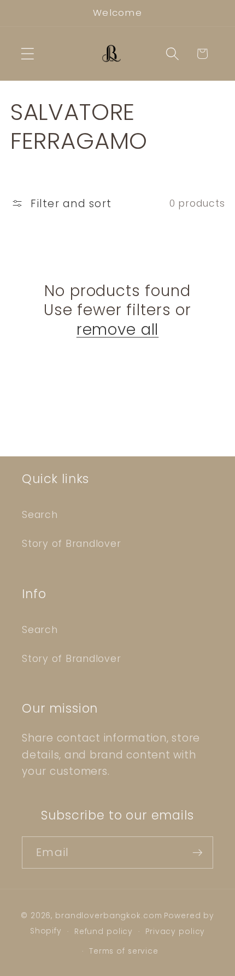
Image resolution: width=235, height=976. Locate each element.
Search (40, 514)
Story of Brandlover (71, 543)
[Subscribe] (198, 852)
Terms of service (123, 951)
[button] (28, 54)
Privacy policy (175, 931)
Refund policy (103, 931)
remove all (117, 330)
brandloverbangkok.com (108, 916)
